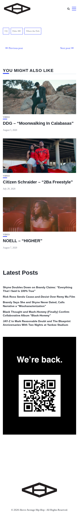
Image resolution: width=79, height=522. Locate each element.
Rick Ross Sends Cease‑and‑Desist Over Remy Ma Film (39, 296)
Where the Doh (33, 31)
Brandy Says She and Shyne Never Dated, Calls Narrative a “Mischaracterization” (34, 304)
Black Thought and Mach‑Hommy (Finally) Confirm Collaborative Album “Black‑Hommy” (36, 313)
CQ (6, 31)
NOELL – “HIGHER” (22, 240)
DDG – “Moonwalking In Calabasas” (38, 123)
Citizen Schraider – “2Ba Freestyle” (38, 182)
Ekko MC (16, 31)
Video (6, 117)
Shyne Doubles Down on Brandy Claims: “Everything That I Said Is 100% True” (37, 289)
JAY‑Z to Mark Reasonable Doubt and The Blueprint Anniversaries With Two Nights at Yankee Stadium (37, 323)
